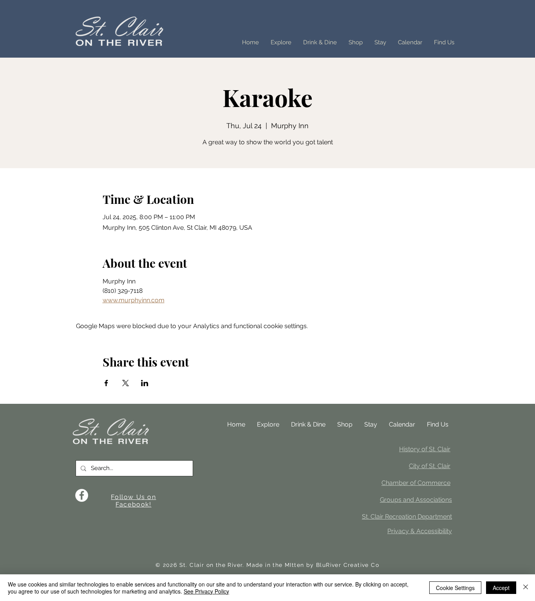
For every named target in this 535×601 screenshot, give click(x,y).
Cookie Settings (455, 588)
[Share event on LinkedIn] (144, 383)
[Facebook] (81, 495)
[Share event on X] (125, 383)
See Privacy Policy (206, 591)
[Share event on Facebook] (106, 383)
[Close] (525, 588)
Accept (501, 588)
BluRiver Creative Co (347, 565)
